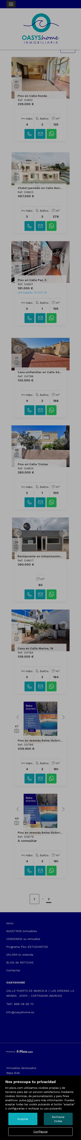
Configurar (40, 1131)
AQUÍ (30, 1100)
